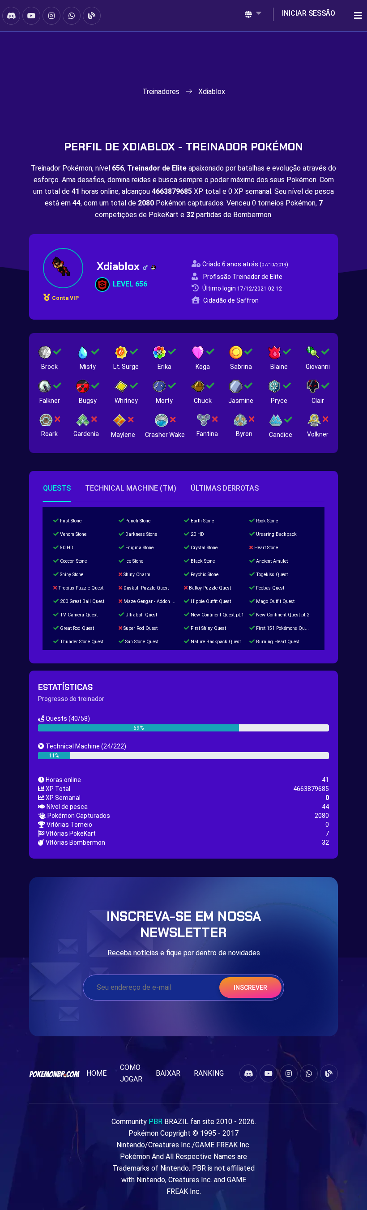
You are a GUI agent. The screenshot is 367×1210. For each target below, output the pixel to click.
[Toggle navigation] (355, 16)
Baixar (168, 1073)
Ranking (209, 1073)
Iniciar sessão (308, 13)
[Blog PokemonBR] (92, 16)
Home (96, 1073)
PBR (155, 1121)
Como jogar (131, 1073)
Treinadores (160, 91)
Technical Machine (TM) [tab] (130, 488)
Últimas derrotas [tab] (225, 488)
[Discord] (11, 16)
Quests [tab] (57, 488)
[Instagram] (51, 16)
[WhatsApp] (72, 16)
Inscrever (250, 987)
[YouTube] (31, 16)
